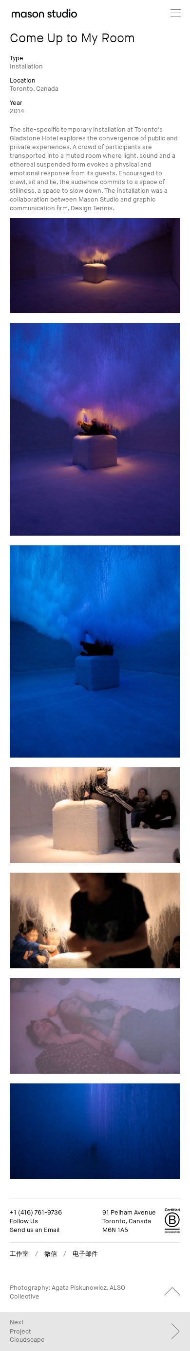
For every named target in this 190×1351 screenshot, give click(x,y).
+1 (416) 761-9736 (36, 1212)
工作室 (19, 1254)
